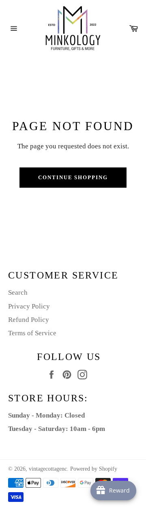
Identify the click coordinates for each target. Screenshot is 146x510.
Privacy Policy (29, 306)
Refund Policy (28, 320)
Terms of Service (32, 333)
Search (18, 292)
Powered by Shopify (93, 469)
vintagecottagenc (48, 469)
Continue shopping (73, 177)
